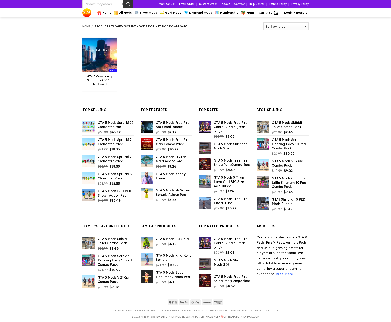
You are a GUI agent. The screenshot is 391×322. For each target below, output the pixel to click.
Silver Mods (148, 12)
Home (106, 12)
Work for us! (166, 4)
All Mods (125, 12)
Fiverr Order (186, 4)
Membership (229, 12)
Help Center (256, 4)
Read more (284, 274)
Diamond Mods (200, 12)
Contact (239, 4)
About (226, 4)
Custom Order (208, 4)
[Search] (128, 4)
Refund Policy (278, 4)
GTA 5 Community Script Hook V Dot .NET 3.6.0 (99, 80)
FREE (250, 12)
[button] (268, 12)
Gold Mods (173, 12)
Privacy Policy (300, 4)
